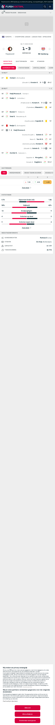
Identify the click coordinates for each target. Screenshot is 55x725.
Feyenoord (10, 54)
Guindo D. (39, 135)
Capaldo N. (30, 158)
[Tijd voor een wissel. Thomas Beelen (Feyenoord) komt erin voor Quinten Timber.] (7, 112)
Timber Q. (21, 112)
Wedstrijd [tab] (7, 61)
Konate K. (29, 162)
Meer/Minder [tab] (14, 173)
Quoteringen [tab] (21, 61)
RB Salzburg (43, 54)
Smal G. (12, 116)
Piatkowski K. (26, 103)
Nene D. (33, 139)
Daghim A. (38, 162)
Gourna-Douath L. (28, 135)
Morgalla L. (39, 158)
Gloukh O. (26, 82)
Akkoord (27, 708)
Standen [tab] (40, 61)
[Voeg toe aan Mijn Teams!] (4, 49)
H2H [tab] (32, 61)
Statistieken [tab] (24, 68)
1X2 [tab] (4, 173)
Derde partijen (27, 687)
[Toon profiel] (10, 49)
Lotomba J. (21, 98)
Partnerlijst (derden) (10, 701)
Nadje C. (13, 98)
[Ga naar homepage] (13, 6)
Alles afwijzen (27, 714)
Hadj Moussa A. (15, 94)
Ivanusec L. (22, 153)
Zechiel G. (13, 153)
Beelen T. (13, 112)
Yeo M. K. (40, 139)
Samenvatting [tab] (8, 68)
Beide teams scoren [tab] (32, 173)
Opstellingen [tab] (39, 68)
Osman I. (26, 94)
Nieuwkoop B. (21, 116)
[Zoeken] (45, 7)
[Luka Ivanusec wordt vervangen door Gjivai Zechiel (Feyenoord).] (7, 153)
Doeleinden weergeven (27, 720)
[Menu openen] (50, 7)
